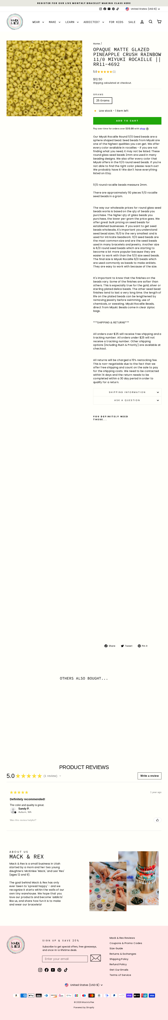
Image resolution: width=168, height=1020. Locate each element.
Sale (132, 22)
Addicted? (93, 22)
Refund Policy (118, 964)
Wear (37, 22)
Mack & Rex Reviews (122, 938)
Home (96, 43)
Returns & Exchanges (123, 953)
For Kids (116, 22)
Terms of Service (120, 975)
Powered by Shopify (84, 1007)
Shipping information (127, 392)
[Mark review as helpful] (157, 820)
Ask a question (127, 400)
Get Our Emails (119, 969)
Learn (70, 22)
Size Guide (116, 948)
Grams (98, 94)
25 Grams (102, 100)
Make (53, 22)
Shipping (98, 83)
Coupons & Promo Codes (126, 943)
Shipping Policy (119, 959)
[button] (60, 776)
